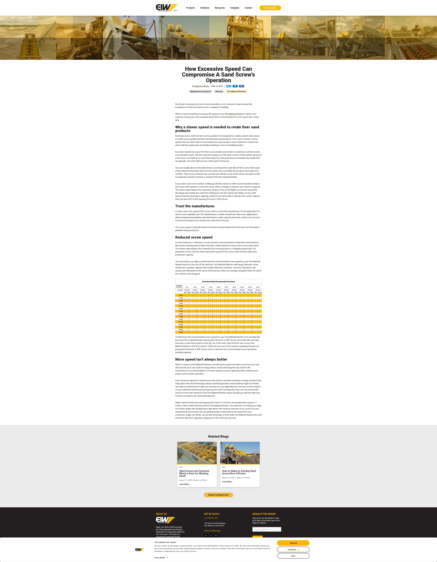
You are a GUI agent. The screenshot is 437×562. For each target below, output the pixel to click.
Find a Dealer (270, 8)
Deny (293, 556)
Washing (219, 91)
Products (190, 8)
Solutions (204, 8)
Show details (160, 558)
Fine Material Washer (234, 114)
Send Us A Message (212, 531)
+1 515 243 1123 (211, 518)
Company (234, 8)
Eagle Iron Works (202, 86)
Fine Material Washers (236, 91)
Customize (292, 549)
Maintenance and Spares (200, 91)
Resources (220, 8)
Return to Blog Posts (218, 495)
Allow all (293, 543)
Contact (248, 8)
